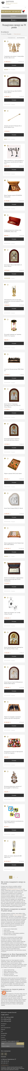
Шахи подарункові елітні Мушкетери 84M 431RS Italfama (14, 543)
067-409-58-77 (16, 11)
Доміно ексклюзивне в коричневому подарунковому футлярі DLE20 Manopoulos (13, 579)
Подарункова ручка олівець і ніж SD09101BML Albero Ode (12, 230)
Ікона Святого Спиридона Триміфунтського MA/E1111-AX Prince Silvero (12, 405)
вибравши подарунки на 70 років (15, 889)
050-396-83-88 (6, 11)
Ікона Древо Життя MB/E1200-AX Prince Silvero (13, 265)
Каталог (13, 16)
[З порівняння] (7, 41)
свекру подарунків (17, 915)
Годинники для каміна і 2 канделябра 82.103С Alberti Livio (14, 57)
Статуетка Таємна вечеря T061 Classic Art (14, 369)
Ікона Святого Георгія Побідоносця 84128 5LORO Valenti (13, 682)
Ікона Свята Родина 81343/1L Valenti (13, 508)
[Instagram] (5, 1054)
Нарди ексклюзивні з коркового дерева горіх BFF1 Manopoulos (12, 717)
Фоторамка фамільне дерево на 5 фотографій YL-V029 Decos (13, 787)
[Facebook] (2, 1054)
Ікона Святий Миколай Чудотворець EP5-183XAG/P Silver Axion (13, 648)
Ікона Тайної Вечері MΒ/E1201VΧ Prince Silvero (13, 91)
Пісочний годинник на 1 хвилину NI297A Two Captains (12, 335)
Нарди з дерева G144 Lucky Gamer (13, 473)
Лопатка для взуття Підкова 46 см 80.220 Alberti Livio (13, 126)
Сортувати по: (11, 37)
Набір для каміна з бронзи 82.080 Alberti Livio (13, 856)
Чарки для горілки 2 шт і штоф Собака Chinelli (12, 613)
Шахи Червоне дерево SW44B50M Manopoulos (13, 196)
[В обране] (5, 41)
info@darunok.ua (4, 1065)
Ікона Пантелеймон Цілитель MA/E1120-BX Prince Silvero (11, 439)
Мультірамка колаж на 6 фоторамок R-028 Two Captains (13, 752)
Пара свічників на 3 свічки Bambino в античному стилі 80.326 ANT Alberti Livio (14, 162)
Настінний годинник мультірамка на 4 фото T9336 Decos (13, 821)
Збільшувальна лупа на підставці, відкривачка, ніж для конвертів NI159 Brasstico (13, 301)
